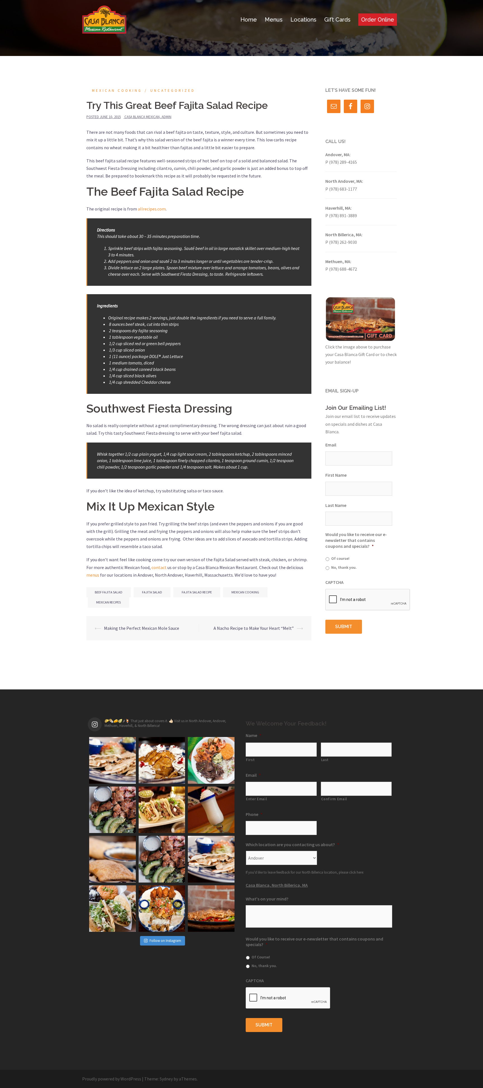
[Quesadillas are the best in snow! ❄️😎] (211, 859)
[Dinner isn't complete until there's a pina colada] (211, 810)
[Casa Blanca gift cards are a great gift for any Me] (162, 859)
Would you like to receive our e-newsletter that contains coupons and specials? (356, 540)
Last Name (335, 505)
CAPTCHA (334, 582)
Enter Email (256, 799)
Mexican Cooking (117, 90)
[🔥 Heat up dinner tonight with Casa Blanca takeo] (211, 908)
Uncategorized (172, 90)
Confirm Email (334, 799)
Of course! (340, 558)
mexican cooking (245, 592)
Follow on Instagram (165, 940)
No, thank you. (344, 567)
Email (330, 445)
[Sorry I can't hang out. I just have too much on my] (211, 760)
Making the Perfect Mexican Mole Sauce (141, 628)
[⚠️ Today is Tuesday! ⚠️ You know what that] (162, 810)
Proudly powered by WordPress (111, 1079)
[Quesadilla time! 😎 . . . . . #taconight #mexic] (112, 760)
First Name (336, 475)
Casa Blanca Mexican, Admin (147, 116)
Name (253, 735)
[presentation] (367, 600)
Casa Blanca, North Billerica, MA (277, 885)
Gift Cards (337, 19)
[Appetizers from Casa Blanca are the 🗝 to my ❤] (162, 908)
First (250, 759)
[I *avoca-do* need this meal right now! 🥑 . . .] (112, 810)
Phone (254, 814)
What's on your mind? (267, 899)
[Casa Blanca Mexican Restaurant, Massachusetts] (104, 19)
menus (92, 575)
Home (248, 19)
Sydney (166, 1079)
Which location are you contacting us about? (292, 844)
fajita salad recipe (197, 592)
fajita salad (152, 592)
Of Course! (261, 957)
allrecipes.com (152, 209)
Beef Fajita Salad (108, 592)
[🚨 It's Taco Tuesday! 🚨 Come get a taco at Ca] (112, 908)
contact (159, 567)
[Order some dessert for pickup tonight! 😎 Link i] (112, 859)
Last (325, 759)
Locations (303, 19)
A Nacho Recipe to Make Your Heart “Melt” (254, 628)
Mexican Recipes (108, 602)
